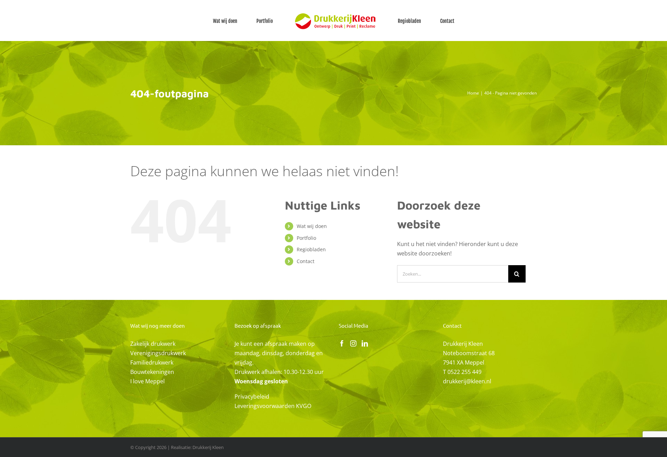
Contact (305, 261)
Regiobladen (311, 249)
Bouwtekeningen (152, 372)
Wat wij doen (312, 226)
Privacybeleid (251, 396)
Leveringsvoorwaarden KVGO (272, 406)
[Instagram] (353, 343)
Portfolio (306, 238)
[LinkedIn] (365, 343)
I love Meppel (147, 381)
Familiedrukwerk (151, 362)
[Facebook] (342, 343)
